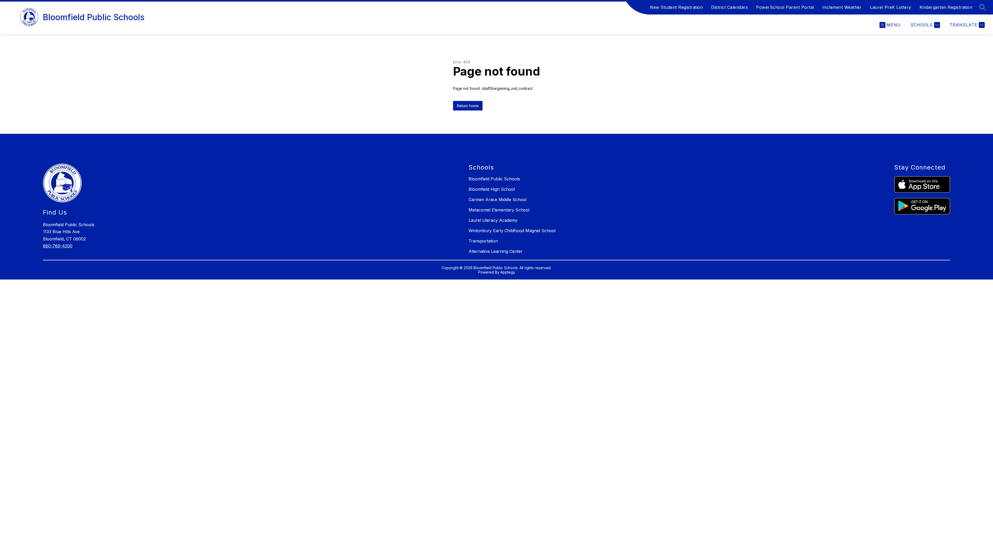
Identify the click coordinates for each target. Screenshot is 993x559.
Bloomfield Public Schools (494, 178)
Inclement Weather (842, 7)
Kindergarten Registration (946, 7)
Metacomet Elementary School (499, 209)
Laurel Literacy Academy (493, 220)
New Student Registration (676, 7)
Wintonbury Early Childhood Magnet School (512, 230)
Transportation (483, 241)
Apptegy (507, 272)
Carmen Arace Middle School (497, 199)
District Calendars (729, 7)
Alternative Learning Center (496, 251)
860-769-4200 (57, 245)
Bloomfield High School (492, 189)
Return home (468, 106)
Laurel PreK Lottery (890, 7)
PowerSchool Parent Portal (785, 7)
